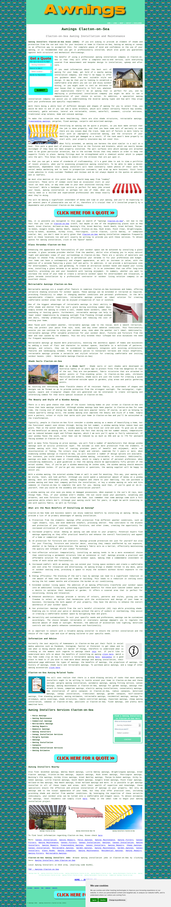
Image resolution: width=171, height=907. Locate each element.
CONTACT (128, 23)
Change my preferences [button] (117, 900)
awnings (124, 149)
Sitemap (29, 888)
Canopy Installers (95, 845)
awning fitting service (122, 683)
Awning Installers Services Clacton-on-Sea (60, 710)
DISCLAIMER (138, 23)
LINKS (115, 23)
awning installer (85, 631)
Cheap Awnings (134, 845)
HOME (109, 23)
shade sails (92, 377)
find (36, 772)
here (97, 657)
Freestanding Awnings (72, 845)
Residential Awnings (112, 851)
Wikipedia (107, 657)
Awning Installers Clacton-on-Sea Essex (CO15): (54, 42)
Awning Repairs (67, 840)
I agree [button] (94, 900)
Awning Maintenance (105, 840)
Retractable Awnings (63, 848)
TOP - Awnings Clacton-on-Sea (43, 869)
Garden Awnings (84, 848)
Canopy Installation (46, 840)
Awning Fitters (125, 840)
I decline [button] (103, 900)
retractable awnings (81, 297)
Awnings (106, 843)
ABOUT (121, 23)
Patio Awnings (85, 840)
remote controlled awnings (92, 699)
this (94, 652)
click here (107, 654)
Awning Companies (67, 851)
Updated (47, 888)
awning (78, 126)
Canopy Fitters (68, 843)
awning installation (85, 516)
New (42, 888)
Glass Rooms (48, 851)
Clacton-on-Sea (115, 221)
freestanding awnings (39, 121)
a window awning (110, 425)
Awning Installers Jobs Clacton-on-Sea (55, 860)
